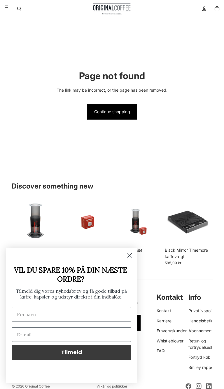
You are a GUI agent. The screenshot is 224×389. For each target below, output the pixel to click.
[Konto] (204, 8)
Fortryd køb (199, 357)
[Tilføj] (50, 235)
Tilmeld (71, 352)
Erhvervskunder (172, 330)
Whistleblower (170, 340)
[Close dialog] (130, 255)
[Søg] (19, 8)
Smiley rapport (202, 367)
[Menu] (6, 6)
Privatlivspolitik (202, 310)
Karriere (164, 320)
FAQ (161, 350)
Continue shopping (112, 111)
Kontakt (164, 310)
